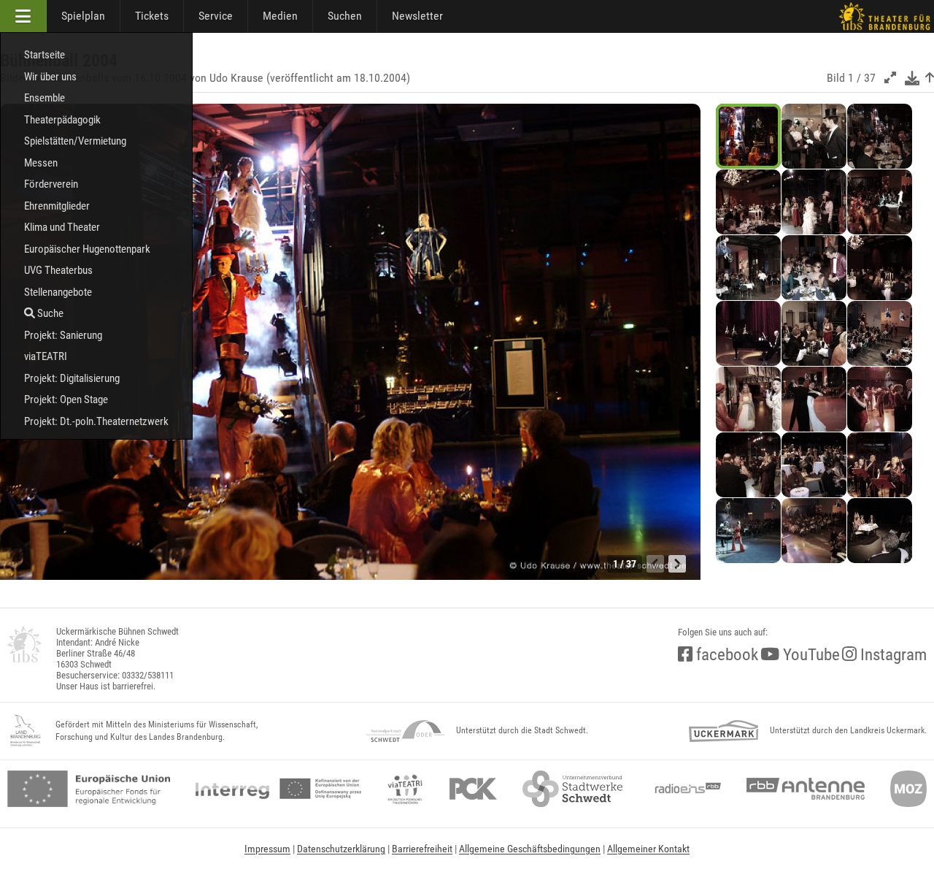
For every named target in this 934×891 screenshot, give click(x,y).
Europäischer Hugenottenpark (87, 249)
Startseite (44, 54)
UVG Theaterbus (58, 270)
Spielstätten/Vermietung (75, 141)
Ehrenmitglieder (57, 206)
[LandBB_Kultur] (25, 731)
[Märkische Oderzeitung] (908, 788)
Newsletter (417, 16)
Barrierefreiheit (422, 848)
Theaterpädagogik (62, 119)
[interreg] (278, 789)
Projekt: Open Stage (66, 399)
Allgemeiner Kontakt (648, 848)
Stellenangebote (58, 292)
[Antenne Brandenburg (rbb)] (805, 789)
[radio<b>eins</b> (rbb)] (685, 789)
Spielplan (83, 16)
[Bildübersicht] (929, 78)
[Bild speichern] (912, 78)
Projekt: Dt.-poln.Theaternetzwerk (96, 421)
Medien (280, 16)
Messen (41, 162)
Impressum (267, 848)
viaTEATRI (45, 356)
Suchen (345, 16)
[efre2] (88, 788)
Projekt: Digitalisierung (72, 378)
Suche (49, 313)
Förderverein (51, 184)
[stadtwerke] (572, 788)
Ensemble (44, 97)
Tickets (152, 16)
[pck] (473, 789)
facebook (725, 655)
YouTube (809, 655)
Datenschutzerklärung (341, 848)
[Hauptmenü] (23, 16)
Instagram (892, 655)
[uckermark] (723, 731)
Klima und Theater (62, 227)
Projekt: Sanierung (63, 335)
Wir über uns (50, 76)
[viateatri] (405, 788)
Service (215, 16)
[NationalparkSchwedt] (405, 731)
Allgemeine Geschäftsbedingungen (530, 848)
